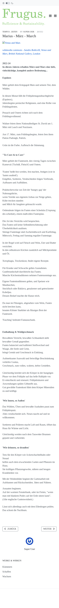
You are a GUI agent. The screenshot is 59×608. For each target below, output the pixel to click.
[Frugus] (24, 15)
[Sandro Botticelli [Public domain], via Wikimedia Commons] (11, 42)
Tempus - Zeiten (9, 32)
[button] (55, 16)
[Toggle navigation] (50, 16)
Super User (29, 549)
